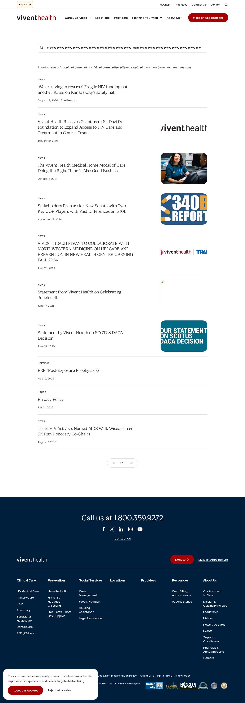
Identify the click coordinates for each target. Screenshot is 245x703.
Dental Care (25, 627)
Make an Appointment (208, 18)
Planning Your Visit (145, 18)
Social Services (91, 580)
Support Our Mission (211, 639)
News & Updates (214, 625)
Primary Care (25, 597)
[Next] (131, 463)
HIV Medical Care (28, 591)
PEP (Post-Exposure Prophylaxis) (68, 370)
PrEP (20, 604)
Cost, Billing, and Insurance (181, 593)
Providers (121, 18)
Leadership (210, 612)
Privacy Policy (51, 399)
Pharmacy (181, 4)
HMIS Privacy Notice (178, 675)
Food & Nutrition (89, 602)
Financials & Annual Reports (213, 650)
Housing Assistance (86, 610)
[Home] (32, 559)
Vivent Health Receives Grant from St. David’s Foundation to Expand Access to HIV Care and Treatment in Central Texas (80, 127)
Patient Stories (182, 602)
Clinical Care (26, 580)
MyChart (165, 4)
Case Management (88, 593)
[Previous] (113, 463)
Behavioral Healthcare (24, 618)
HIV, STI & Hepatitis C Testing (54, 601)
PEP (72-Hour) (26, 633)
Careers (208, 658)
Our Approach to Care (212, 593)
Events (207, 631)
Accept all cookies (25, 690)
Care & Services (76, 18)
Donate (215, 4)
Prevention (56, 580)
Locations (102, 18)
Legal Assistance (90, 618)
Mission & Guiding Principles (215, 604)
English (23, 4)
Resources (180, 580)
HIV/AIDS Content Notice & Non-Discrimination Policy (104, 675)
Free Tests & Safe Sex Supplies (60, 614)
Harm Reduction (58, 591)
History (208, 618)
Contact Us (199, 4)
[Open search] (226, 4)
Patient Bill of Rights (151, 675)
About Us (173, 18)
